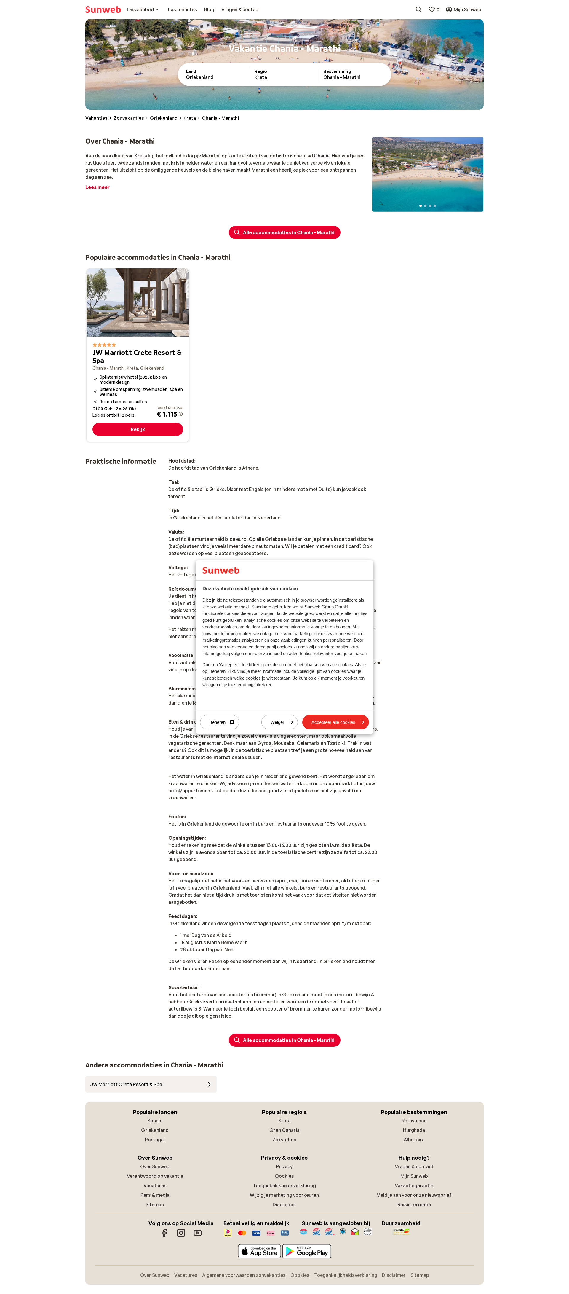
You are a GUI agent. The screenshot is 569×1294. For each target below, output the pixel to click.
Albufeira (414, 1139)
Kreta (141, 156)
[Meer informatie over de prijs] (180, 414)
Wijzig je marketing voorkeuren (284, 1195)
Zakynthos (284, 1139)
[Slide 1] (420, 206)
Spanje (154, 1121)
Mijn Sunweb (414, 1176)
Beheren (217, 722)
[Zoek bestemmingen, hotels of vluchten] (419, 9)
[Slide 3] (430, 206)
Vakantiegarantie (414, 1185)
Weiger (277, 722)
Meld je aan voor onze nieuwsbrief (414, 1195)
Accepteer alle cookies (333, 722)
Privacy (284, 1166)
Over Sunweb (155, 1166)
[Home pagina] (103, 9)
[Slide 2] (425, 206)
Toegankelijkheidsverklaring (284, 1185)
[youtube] (197, 1236)
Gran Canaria (284, 1130)
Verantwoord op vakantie (155, 1176)
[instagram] (181, 1236)
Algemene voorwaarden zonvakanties (244, 1275)
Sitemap (155, 1204)
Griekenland (155, 1130)
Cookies (284, 1176)
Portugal (155, 1139)
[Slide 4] (435, 206)
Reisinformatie (414, 1204)
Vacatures (155, 1185)
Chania (322, 156)
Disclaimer (284, 1204)
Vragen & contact (414, 1166)
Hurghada (414, 1130)
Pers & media (155, 1195)
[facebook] (164, 1236)
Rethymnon (414, 1121)
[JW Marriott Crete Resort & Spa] (138, 355)
